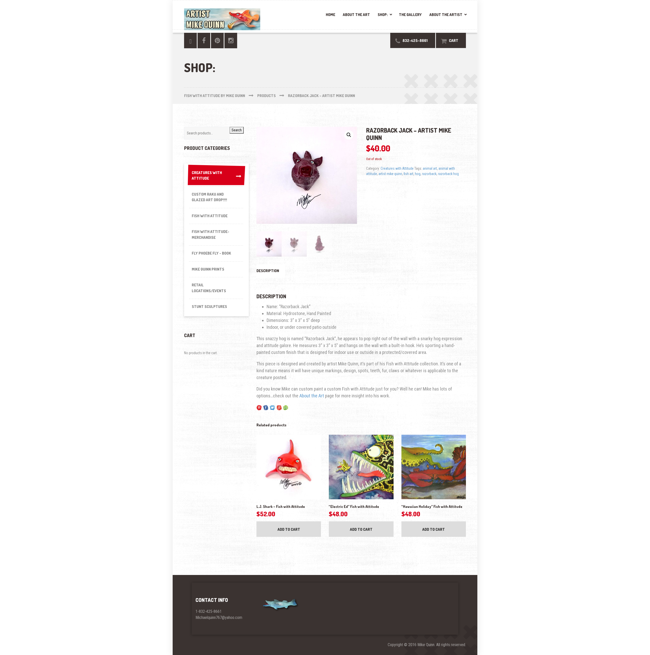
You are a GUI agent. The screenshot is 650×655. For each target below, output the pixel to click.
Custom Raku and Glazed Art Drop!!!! (209, 197)
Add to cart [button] (289, 529)
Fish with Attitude (210, 215)
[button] (348, 134)
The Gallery (410, 14)
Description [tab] (267, 270)
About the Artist (445, 14)
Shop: (383, 14)
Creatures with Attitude (397, 168)
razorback (429, 174)
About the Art (356, 14)
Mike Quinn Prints (208, 269)
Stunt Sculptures (209, 306)
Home (330, 14)
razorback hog (448, 174)
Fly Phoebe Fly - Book (211, 253)
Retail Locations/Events (209, 288)
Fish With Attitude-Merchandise (210, 234)
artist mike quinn (390, 174)
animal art (430, 168)
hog (417, 174)
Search (237, 130)
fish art (408, 174)
